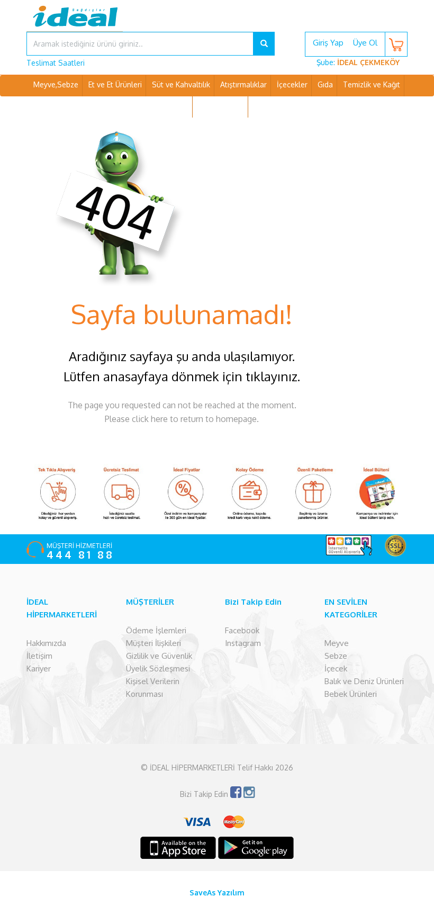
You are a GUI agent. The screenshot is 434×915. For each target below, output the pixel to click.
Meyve (336, 643)
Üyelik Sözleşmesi (158, 668)
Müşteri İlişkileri (153, 643)
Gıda (325, 84)
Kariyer (38, 668)
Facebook (242, 630)
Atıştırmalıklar (243, 84)
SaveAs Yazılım (217, 892)
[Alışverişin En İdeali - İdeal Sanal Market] (217, 23)
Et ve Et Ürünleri (115, 84)
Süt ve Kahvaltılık (181, 84)
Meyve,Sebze (55, 84)
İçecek (335, 668)
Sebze (335, 656)
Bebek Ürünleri (350, 694)
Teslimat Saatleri (55, 62)
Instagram (243, 643)
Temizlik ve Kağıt (371, 84)
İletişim (39, 656)
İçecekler (292, 84)
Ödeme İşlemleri (156, 630)
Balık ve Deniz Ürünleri (364, 681)
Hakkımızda (46, 643)
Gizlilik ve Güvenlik (159, 656)
